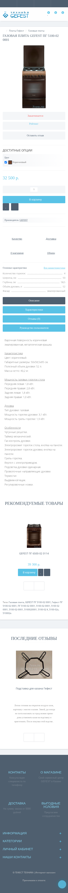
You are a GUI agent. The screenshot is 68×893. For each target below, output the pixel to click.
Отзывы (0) (34, 318)
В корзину (28, 572)
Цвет (7, 157)
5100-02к (54, 609)
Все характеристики (54, 267)
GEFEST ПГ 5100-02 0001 (38, 602)
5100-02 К (43, 609)
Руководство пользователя (34, 328)
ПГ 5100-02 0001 (26, 605)
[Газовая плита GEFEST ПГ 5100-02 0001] (34, 76)
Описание (34, 300)
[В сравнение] (14, 206)
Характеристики (34, 309)
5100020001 (30, 609)
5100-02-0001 (16, 609)
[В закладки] (6, 206)
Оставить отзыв (35, 135)
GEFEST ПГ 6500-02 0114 (34, 553)
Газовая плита (16, 602)
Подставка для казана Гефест (34, 688)
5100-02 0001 (43, 605)
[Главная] (4, 30)
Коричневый (19, 162)
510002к (7, 613)
